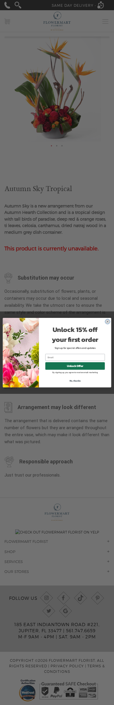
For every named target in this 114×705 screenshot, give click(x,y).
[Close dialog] (107, 321)
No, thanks (75, 380)
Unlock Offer (75, 366)
